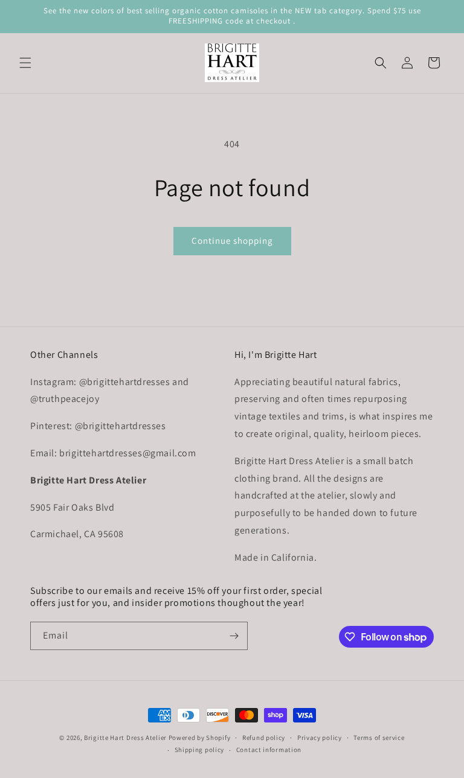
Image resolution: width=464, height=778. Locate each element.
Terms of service (378, 737)
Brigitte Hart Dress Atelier (125, 737)
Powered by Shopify (200, 737)
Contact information (268, 749)
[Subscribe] (234, 636)
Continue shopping (232, 240)
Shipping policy (200, 749)
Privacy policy (319, 737)
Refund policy (263, 737)
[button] (25, 62)
